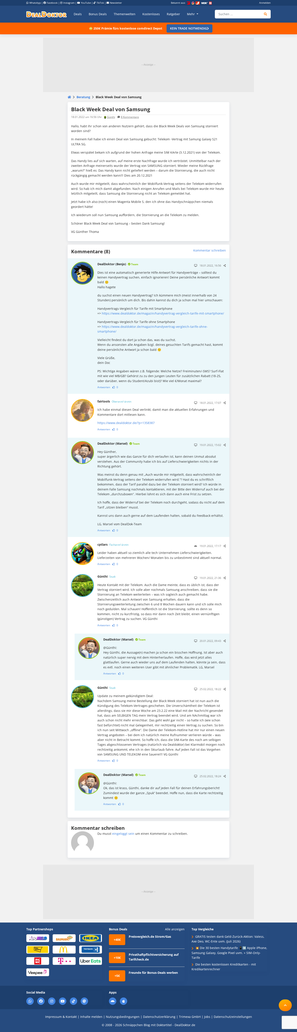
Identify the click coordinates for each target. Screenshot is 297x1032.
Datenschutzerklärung (159, 1017)
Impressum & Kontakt (61, 1017)
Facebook (52, 2)
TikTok (100, 2)
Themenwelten (124, 14)
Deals (78, 14)
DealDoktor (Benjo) (117, 264)
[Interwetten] (37, 949)
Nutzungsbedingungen (123, 1017)
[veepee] (37, 972)
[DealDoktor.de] (46, 14)
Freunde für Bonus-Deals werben (153, 973)
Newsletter (116, 2)
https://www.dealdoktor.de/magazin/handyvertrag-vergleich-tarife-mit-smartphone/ (163, 313)
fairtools (114, 401)
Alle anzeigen (175, 929)
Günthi (111, 117)
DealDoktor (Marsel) (118, 443)
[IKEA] (90, 938)
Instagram (69, 2)
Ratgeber (173, 14)
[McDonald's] (64, 949)
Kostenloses (151, 14)
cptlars (112, 544)
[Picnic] (37, 960)
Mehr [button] (191, 14)
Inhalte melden (91, 1017)
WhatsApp (35, 2)
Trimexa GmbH (190, 1017)
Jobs (207, 1017)
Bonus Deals (98, 14)
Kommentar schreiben (209, 250)
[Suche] (265, 14)
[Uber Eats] (90, 960)
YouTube (86, 2)
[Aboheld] (37, 938)
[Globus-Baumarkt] (64, 938)
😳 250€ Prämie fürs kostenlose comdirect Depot (125, 28)
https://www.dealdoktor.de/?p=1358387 (126, 423)
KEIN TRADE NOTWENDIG (188, 28)
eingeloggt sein (123, 834)
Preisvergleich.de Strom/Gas (150, 936)
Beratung (83, 97)
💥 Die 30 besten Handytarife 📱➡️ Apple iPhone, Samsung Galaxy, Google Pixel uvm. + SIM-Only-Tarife (229, 953)
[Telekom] (64, 960)
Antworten (103, 387)
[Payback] (90, 949)
